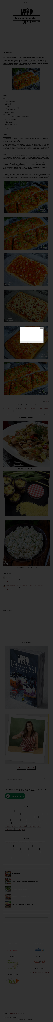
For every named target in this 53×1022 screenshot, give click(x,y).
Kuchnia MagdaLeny (35, 342)
